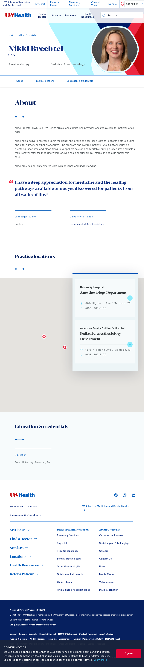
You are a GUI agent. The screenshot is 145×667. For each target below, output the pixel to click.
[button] (64, 347)
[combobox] (125, 15)
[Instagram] (124, 495)
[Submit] (104, 15)
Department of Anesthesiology (87, 224)
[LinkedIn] (132, 495)
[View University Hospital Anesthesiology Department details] (130, 298)
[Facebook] (115, 495)
